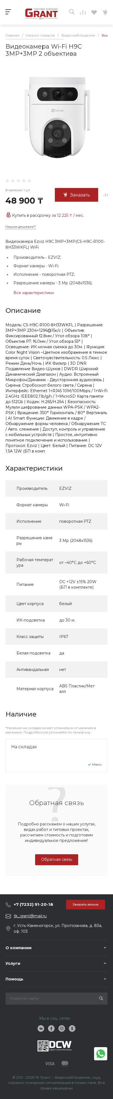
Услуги (12, 963)
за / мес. (68, 215)
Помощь (14, 979)
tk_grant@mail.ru (30, 916)
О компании (18, 947)
